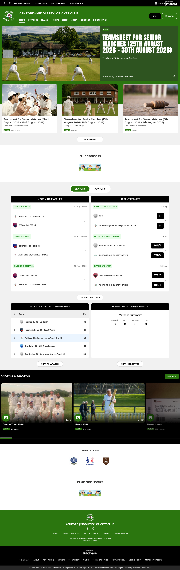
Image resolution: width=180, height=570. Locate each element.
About (36, 560)
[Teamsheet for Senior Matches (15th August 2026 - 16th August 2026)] (90, 100)
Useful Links (41, 3)
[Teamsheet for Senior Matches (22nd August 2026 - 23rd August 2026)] (29, 100)
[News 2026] (109, 403)
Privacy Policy (118, 560)
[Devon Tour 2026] (36, 403)
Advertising (48, 560)
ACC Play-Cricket (22, 3)
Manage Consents (153, 560)
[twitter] (10, 3)
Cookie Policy (135, 560)
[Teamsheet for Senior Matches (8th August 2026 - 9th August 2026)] (150, 100)
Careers (61, 560)
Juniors (100, 188)
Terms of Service (100, 560)
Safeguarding (58, 3)
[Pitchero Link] (171, 4)
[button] (22, 20)
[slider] (6, 438)
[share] (174, 76)
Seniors (80, 188)
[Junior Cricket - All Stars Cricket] (90, 168)
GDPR (86, 560)
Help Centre (24, 560)
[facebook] (4, 3)
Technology (73, 560)
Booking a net (76, 3)
